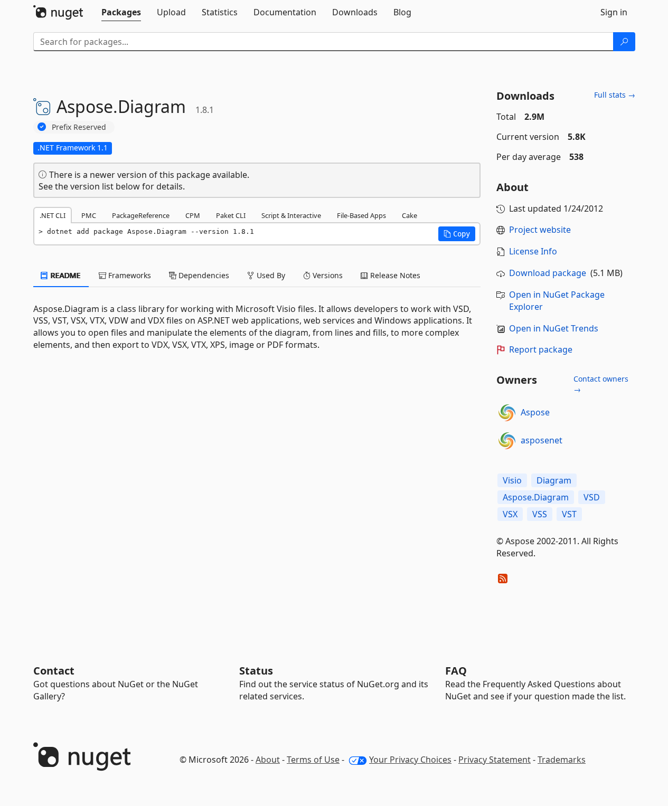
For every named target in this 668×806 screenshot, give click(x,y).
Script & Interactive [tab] (291, 215)
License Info (533, 251)
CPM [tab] (192, 215)
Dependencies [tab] (202, 275)
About (268, 759)
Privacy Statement (494, 759)
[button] (456, 233)
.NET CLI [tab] (52, 215)
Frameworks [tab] (128, 275)
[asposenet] (506, 440)
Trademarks (562, 759)
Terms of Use (313, 759)
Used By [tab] (270, 275)
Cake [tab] (409, 215)
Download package (547, 273)
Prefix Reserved (79, 127)
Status (256, 670)
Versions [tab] (327, 275)
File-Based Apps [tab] (361, 215)
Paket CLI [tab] (231, 215)
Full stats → (614, 95)
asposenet (541, 440)
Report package (540, 349)
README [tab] (65, 275)
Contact (53, 670)
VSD (592, 497)
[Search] (624, 41)
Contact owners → (600, 384)
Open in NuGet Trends (553, 328)
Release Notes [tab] (394, 275)
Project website (540, 229)
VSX (510, 514)
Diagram (554, 480)
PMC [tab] (88, 215)
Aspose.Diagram (536, 497)
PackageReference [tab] (141, 215)
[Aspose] (506, 412)
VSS (539, 514)
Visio (512, 480)
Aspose (535, 412)
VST (569, 514)
